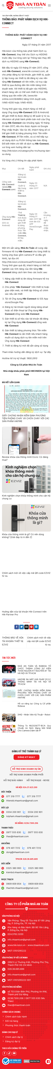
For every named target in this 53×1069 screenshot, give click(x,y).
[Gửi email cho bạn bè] (26, 627)
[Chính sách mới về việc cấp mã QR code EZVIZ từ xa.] (26, 556)
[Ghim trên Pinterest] (31, 627)
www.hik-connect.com (33, 71)
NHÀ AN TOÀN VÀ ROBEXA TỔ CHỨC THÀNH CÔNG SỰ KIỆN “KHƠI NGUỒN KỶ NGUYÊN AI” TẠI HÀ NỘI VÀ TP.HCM (34, 670)
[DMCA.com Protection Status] (32, 1061)
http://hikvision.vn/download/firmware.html (24, 262)
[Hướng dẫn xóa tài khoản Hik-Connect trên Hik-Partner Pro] (26, 595)
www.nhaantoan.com (38, 945)
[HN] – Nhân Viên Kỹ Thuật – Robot (34, 715)
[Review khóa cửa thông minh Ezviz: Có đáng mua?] (26, 440)
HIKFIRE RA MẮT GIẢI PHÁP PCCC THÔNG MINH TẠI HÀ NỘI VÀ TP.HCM (34, 681)
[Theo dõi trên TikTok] (9, 1053)
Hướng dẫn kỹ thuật (21, 16)
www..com (8, 188)
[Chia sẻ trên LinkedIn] (36, 627)
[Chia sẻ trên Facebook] (16, 627)
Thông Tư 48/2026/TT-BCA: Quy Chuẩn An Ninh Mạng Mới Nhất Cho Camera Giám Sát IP (34, 728)
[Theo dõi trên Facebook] (4, 1053)
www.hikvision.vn (16, 945)
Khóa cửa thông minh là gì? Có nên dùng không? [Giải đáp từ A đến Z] (23, 536)
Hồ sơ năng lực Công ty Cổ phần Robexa (34, 705)
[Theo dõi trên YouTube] (14, 1053)
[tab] (26, 769)
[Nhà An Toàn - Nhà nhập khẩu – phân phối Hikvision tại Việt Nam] (26, 5)
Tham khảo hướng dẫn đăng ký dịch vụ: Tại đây (26, 352)
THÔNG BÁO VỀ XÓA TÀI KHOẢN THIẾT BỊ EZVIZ (13, 641)
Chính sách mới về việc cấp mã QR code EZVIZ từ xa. (39, 641)
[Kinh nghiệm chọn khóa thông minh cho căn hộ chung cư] (26, 479)
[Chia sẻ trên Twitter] (21, 627)
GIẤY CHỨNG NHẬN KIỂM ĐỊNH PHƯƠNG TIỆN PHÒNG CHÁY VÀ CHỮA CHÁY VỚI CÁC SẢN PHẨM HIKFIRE (25, 418)
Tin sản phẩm (7, 16)
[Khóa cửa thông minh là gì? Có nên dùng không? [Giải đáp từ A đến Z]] (26, 518)
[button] (3, 5)
